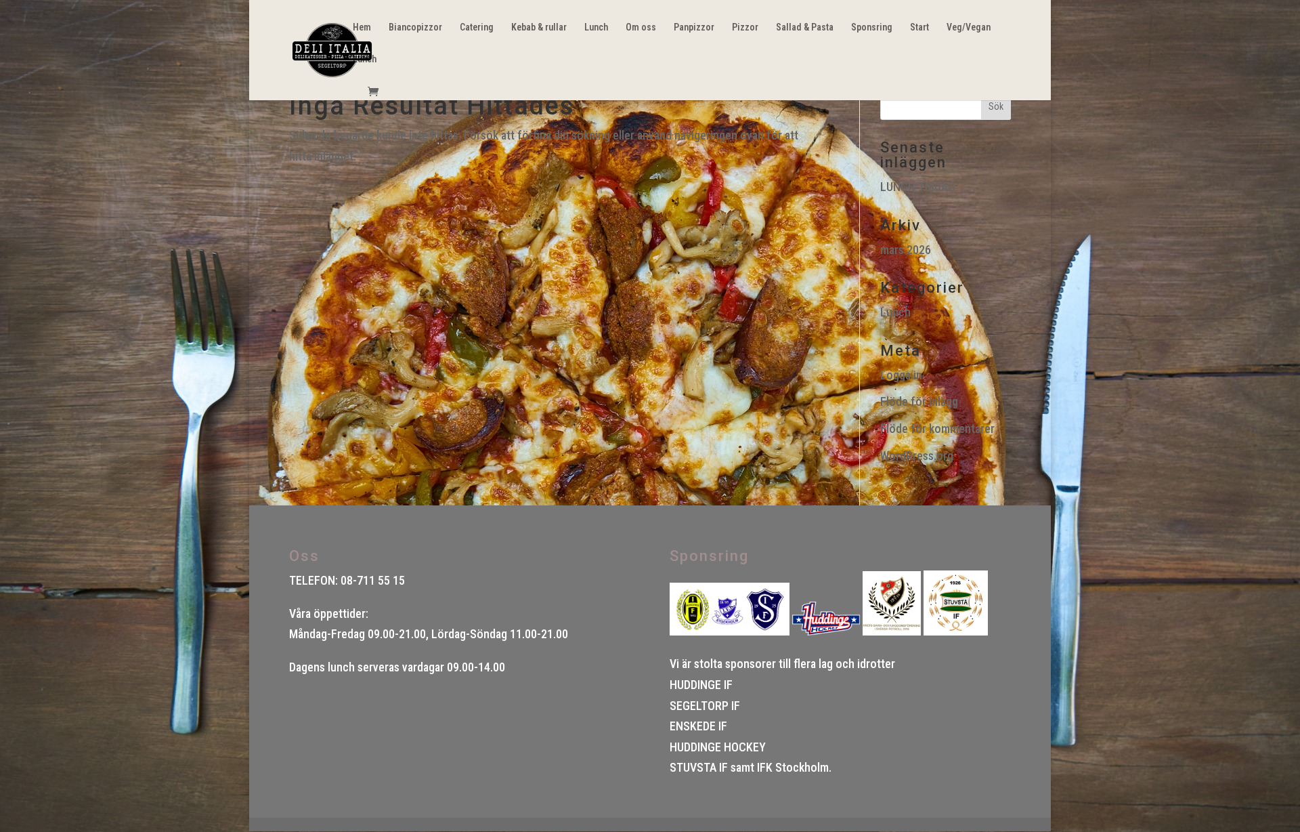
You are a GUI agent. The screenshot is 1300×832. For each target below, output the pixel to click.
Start (919, 27)
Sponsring (871, 27)
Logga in (901, 375)
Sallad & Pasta (804, 27)
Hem (362, 27)
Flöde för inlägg (919, 401)
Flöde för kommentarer (937, 428)
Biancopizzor (415, 27)
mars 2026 (905, 250)
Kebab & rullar (539, 27)
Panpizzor (694, 27)
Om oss (641, 27)
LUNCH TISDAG (917, 187)
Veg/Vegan (969, 27)
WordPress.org (916, 456)
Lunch (596, 27)
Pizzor (745, 27)
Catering (477, 27)
